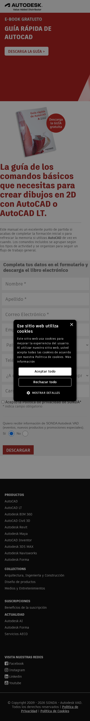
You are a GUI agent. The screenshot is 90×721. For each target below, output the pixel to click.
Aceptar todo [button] (45, 371)
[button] (45, 392)
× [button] (71, 324)
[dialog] (45, 360)
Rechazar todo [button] (45, 382)
